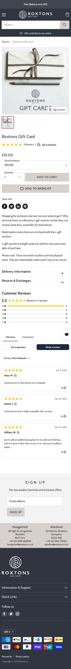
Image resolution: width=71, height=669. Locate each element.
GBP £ (7, 631)
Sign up (16, 512)
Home (5, 41)
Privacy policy (22, 656)
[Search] (64, 25)
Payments (7, 656)
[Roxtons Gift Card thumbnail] (8, 122)
